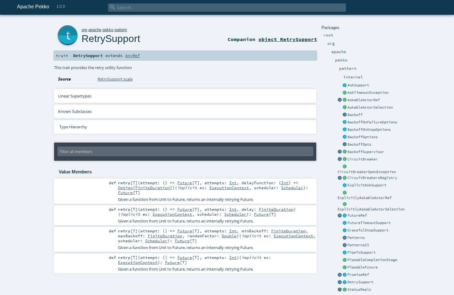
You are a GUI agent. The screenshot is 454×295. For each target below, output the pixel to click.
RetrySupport (360, 282)
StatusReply (359, 289)
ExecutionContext (229, 187)
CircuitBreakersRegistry (372, 178)
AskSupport (358, 85)
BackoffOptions (362, 137)
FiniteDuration (152, 187)
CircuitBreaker (362, 159)
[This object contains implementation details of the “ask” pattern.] (344, 85)
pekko (108, 29)
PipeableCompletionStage (372, 260)
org (84, 29)
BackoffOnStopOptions (369, 129)
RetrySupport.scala (115, 79)
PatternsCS (358, 245)
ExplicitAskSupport (366, 185)
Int (233, 182)
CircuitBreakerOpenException (367, 172)
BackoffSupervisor (365, 152)
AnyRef (132, 55)
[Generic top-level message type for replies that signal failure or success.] (344, 289)
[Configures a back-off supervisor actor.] (344, 137)
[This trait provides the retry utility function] (344, 282)
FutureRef (357, 215)
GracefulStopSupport (368, 230)
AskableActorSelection (370, 107)
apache (94, 29)
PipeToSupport (361, 252)
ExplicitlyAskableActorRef (365, 198)
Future (184, 182)
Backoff (355, 115)
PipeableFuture (362, 267)
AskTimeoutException (368, 92)
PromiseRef (358, 274)
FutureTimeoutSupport (369, 223)
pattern (121, 29)
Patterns (356, 237)
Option (125, 187)
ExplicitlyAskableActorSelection (371, 209)
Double (229, 235)
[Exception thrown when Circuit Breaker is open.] (344, 166)
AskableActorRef (363, 100)
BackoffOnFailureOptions (372, 122)
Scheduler (292, 187)
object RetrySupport (288, 39)
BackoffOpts (359, 144)
